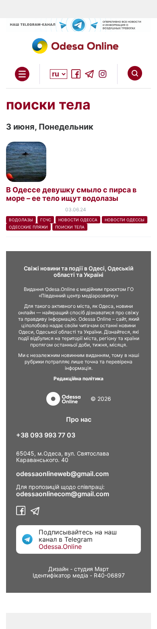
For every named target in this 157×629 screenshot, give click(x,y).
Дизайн (58, 568)
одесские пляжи (28, 227)
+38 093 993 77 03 (45, 435)
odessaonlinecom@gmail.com (62, 493)
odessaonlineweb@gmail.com (62, 473)
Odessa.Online (60, 546)
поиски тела (70, 227)
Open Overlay (22, 74)
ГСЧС (45, 219)
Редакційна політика (78, 378)
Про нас (78, 419)
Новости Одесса (77, 219)
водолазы (21, 219)
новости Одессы (125, 219)
